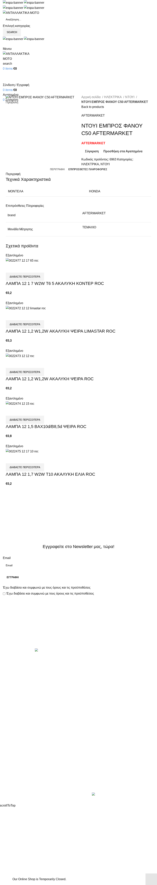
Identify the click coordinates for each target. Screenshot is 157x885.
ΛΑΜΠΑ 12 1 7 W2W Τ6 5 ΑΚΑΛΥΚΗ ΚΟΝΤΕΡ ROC (55, 283)
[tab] (57, 169)
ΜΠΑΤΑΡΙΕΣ (90, 701)
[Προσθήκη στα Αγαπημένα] (31, 268)
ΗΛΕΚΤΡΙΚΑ (113, 97)
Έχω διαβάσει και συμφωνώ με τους (47, 587)
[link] (122, 794)
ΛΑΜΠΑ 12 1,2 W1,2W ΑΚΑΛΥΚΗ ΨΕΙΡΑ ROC (50, 378)
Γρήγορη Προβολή (21, 268)
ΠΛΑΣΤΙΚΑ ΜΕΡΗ (93, 709)
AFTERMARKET (93, 115)
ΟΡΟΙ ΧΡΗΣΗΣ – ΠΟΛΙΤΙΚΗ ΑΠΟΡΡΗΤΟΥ (32, 764)
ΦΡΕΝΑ (86, 730)
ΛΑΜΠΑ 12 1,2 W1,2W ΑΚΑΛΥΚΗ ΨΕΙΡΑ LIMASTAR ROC (60, 331)
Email (7, 558)
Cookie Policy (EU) (16, 786)
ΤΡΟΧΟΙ (87, 723)
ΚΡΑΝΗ (86, 687)
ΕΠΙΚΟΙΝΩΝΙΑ (13, 779)
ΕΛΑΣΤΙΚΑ (88, 673)
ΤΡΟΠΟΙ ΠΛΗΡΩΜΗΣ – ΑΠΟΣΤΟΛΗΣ (29, 771)
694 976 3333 (90, 770)
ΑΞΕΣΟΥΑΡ (89, 665)
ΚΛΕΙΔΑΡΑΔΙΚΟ (92, 737)
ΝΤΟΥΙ (130, 97)
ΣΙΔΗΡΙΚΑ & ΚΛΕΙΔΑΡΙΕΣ (99, 745)
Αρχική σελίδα (91, 97)
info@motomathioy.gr (96, 776)
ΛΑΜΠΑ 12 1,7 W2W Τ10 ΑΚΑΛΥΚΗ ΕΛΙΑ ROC (50, 474)
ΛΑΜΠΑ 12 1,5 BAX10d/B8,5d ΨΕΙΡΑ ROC (46, 426)
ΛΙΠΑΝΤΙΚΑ (89, 694)
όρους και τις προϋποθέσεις (72, 587)
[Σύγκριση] (10, 268)
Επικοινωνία (79, 635)
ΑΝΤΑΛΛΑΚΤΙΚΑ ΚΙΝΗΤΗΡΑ (101, 658)
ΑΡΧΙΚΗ (8, 757)
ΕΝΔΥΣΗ (87, 716)
